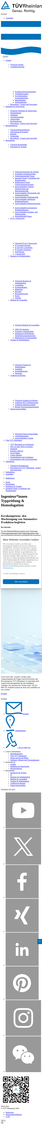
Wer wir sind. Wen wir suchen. (21, 447)
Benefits (13, 134)
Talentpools (10, 461)
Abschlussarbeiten (17, 117)
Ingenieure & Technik (18, 147)
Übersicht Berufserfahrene (20, 130)
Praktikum (14, 115)
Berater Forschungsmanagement (27, 407)
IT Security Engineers (23, 250)
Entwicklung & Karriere (19, 132)
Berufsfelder (10, 140)
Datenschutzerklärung (11, 566)
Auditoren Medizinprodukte (25, 405)
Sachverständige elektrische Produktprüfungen (25, 200)
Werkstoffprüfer (21, 102)
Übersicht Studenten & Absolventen (23, 111)
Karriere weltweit (16, 451)
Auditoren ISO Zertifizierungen (27, 403)
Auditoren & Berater (18, 375)
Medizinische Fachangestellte (26, 338)
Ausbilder (19, 369)
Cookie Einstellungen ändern (14, 573)
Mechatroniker (20, 100)
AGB (8, 1117)
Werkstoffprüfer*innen (23, 216)
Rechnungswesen (21, 294)
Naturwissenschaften (18, 785)
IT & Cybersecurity (17, 218)
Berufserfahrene (12, 126)
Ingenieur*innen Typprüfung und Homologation (27, 179)
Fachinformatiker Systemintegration (22, 97)
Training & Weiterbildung (20, 340)
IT (11, 775)
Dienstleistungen (16, 754)
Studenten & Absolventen (15, 107)
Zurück (5, 56)
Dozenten (19, 373)
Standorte (13, 449)
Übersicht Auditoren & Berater (26, 401)
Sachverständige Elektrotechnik (27, 197)
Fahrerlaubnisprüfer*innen (25, 176)
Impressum (10, 1112)
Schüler (9, 60)
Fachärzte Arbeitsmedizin (24, 331)
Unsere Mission (16, 455)
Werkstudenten (15, 113)
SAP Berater (20, 252)
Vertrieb (18, 298)
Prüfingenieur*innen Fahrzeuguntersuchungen (24, 183)
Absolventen (15, 119)
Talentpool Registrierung (19, 466)
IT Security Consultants (24, 248)
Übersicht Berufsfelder (18, 145)
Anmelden (9, 18)
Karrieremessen (16, 121)
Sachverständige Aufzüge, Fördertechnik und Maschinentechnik (24, 189)
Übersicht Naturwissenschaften (26, 434)
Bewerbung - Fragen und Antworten (23, 104)
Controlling (19, 285)
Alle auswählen (21, 581)
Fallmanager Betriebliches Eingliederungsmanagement (25, 335)
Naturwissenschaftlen (18, 409)
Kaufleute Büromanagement (25, 92)
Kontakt (4, 694)
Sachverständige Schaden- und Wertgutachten (26, 213)
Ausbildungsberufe (17, 67)
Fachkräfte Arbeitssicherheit (25, 174)
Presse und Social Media (19, 758)
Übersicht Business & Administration (23, 282)
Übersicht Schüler (16, 65)
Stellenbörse (10, 472)
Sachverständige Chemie (24, 438)
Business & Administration (20, 256)
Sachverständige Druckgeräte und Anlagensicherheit (27, 194)
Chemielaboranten (22, 94)
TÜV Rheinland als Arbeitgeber (22, 445)
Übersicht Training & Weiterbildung (23, 366)
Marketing (19, 289)
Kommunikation (21, 287)
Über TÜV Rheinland (14, 440)
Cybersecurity (20, 254)
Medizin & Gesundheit (19, 300)
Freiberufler (14, 136)
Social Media (15, 453)
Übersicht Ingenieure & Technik (27, 172)
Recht (17, 296)
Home (8, 482)
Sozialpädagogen (21, 371)
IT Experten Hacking (23, 245)
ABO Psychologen (22, 329)
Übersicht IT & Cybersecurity (26, 243)
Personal (18, 292)
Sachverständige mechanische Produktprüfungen (26, 209)
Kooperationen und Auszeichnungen (23, 459)
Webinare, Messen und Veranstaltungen (24, 760)
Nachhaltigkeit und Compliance (22, 457)
